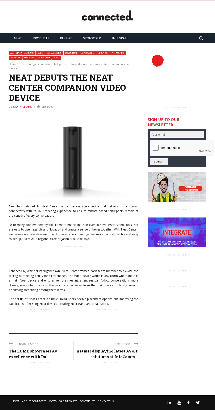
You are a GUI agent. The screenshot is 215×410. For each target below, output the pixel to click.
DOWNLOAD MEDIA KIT (63, 401)
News (18, 38)
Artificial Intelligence (22, 53)
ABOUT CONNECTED (34, 401)
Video (56, 57)
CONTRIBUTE (87, 401)
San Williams (22, 107)
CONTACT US (106, 401)
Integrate (120, 38)
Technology (44, 57)
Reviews (66, 38)
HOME (15, 401)
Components (87, 53)
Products (41, 38)
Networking (118, 53)
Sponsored (92, 38)
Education (103, 53)
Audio (40, 53)
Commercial (71, 53)
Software (29, 57)
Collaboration (54, 53)
